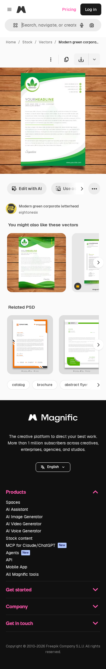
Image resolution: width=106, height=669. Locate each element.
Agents (17, 552)
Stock (27, 42)
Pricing (69, 9)
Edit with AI (30, 188)
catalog (18, 384)
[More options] (51, 59)
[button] (53, 467)
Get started (19, 589)
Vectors (45, 42)
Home (11, 42)
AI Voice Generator (23, 531)
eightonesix (28, 212)
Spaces (13, 502)
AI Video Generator (24, 523)
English (53, 466)
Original (37, 79)
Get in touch (19, 623)
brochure (44, 384)
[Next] (82, 188)
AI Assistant (17, 509)
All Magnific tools (22, 574)
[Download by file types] (94, 59)
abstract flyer (76, 384)
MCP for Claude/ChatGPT (35, 545)
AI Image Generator (24, 516)
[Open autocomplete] (13, 25)
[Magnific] (53, 418)
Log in (91, 9)
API (9, 559)
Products (16, 492)
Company (17, 606)
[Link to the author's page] (11, 209)
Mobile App (16, 567)
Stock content (19, 538)
